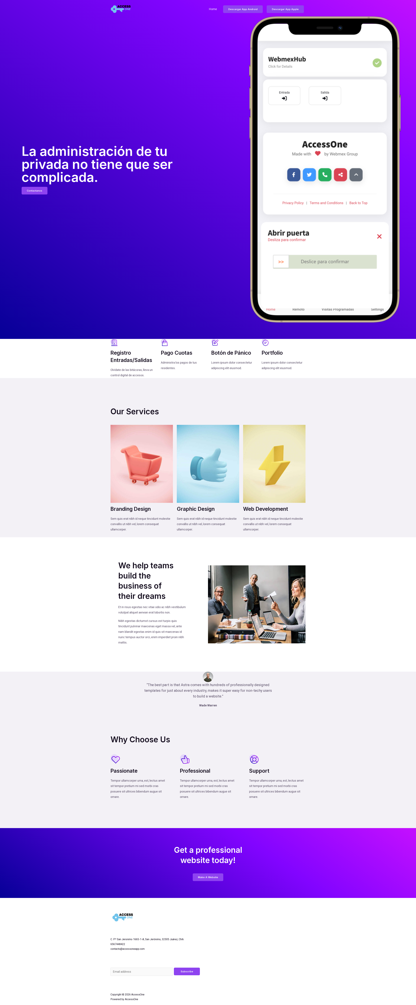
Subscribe (187, 971)
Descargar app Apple (285, 9)
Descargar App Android (243, 9)
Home (213, 9)
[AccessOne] (120, 9)
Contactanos (34, 190)
